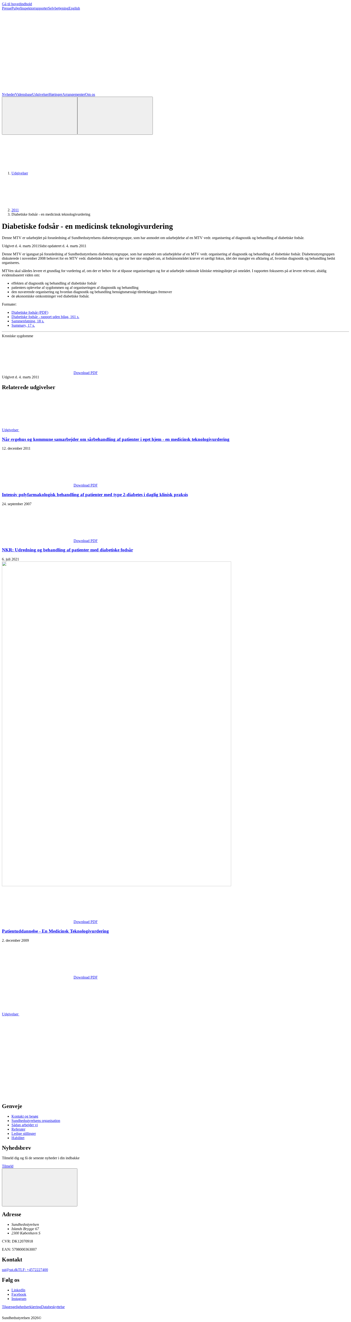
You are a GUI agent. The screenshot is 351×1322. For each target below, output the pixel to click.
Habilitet (17, 1138)
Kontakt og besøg (24, 1116)
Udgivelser (40, 94)
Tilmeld (7, 1166)
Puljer (15, 8)
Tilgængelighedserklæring (21, 1307)
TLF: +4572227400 (33, 1270)
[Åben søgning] (39, 116)
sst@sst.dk (10, 1270)
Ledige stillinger (23, 1134)
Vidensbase (23, 94)
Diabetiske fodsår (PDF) (29, 312)
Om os (90, 94)
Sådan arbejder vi (24, 1125)
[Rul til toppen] (39, 1187)
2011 (15, 210)
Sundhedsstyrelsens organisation (35, 1121)
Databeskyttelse (53, 1307)
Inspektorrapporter (34, 8)
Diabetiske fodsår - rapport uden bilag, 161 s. (45, 317)
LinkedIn (18, 1290)
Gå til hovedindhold (17, 4)
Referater (18, 1129)
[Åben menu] (115, 116)
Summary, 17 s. (23, 325)
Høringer (55, 94)
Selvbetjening (58, 8)
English (74, 8)
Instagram (18, 1299)
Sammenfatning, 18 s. (27, 321)
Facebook (18, 1294)
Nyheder (8, 94)
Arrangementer (73, 94)
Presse (6, 8)
